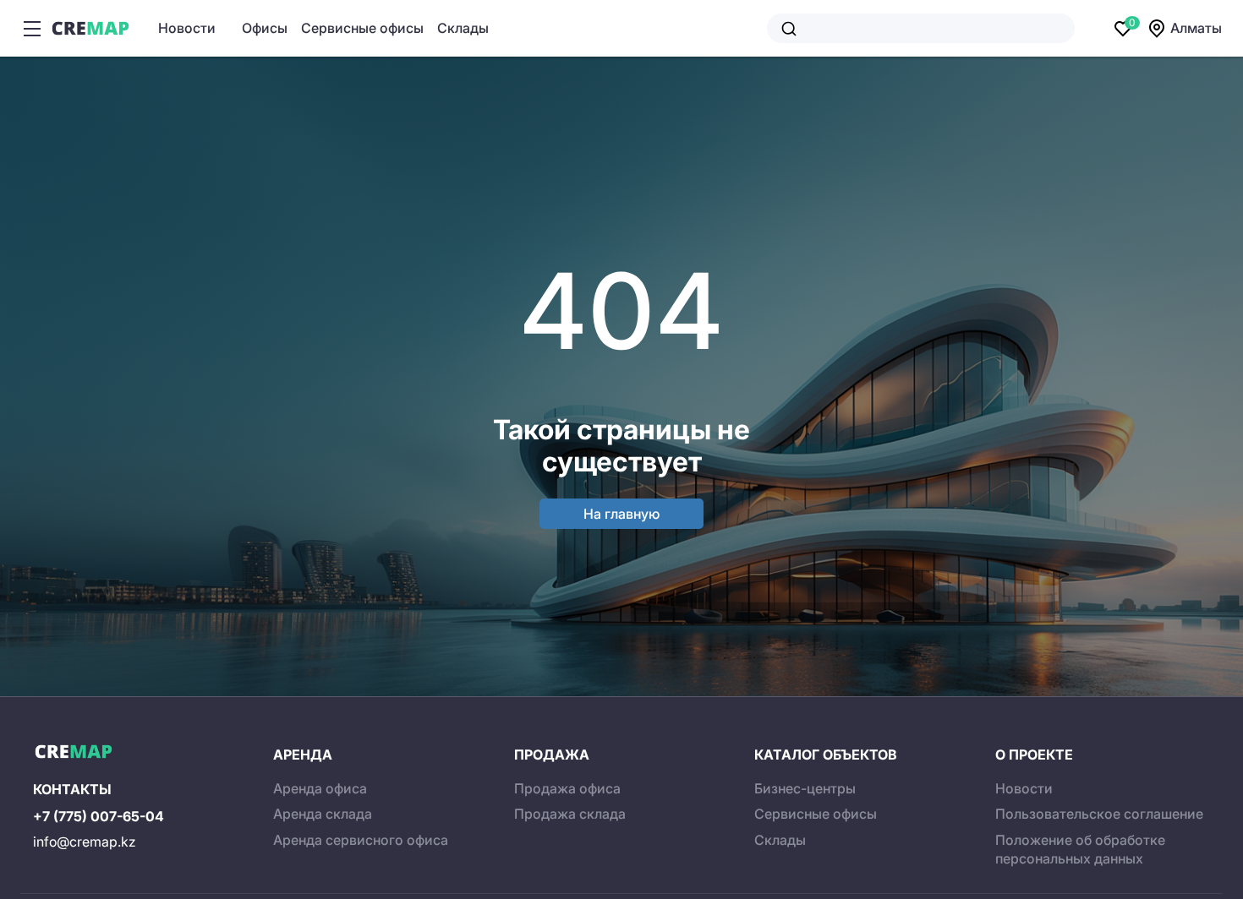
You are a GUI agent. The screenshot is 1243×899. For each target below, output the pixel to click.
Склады (463, 27)
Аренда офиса (320, 788)
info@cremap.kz (84, 841)
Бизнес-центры (805, 788)
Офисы (264, 27)
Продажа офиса (567, 788)
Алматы (1196, 27)
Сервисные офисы (362, 27)
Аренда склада (322, 813)
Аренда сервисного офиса (360, 839)
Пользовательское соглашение (1099, 813)
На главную (621, 513)
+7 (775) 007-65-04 (98, 816)
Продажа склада (570, 813)
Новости (187, 27)
